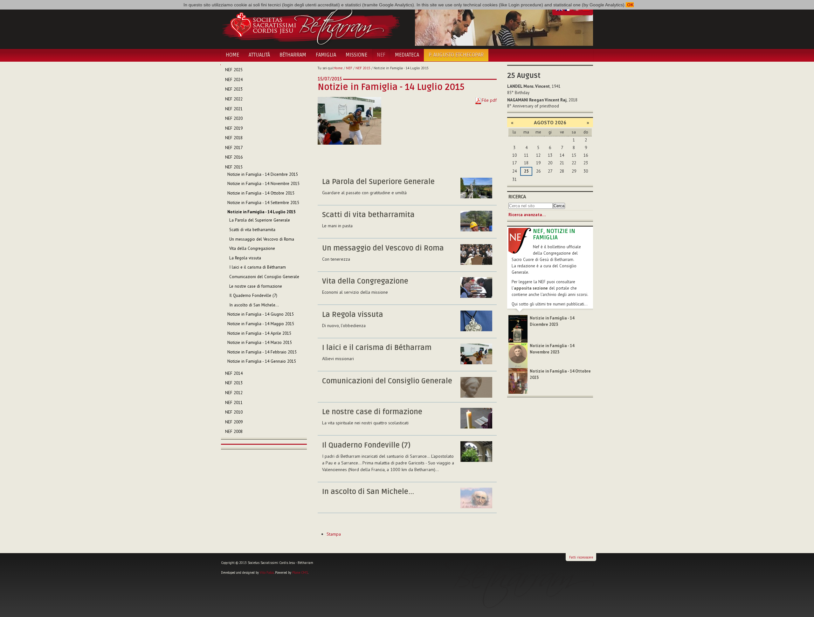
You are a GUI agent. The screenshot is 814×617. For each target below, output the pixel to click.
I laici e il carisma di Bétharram (376, 347)
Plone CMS (300, 572)
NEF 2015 (362, 68)
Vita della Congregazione (365, 281)
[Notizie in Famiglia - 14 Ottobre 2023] (518, 380)
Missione (356, 55)
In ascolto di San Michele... (368, 491)
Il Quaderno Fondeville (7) (366, 445)
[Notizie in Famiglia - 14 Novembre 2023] (518, 355)
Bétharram (292, 55)
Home (232, 55)
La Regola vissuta (352, 314)
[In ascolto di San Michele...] (476, 498)
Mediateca (407, 55)
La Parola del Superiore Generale (378, 181)
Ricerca (517, 196)
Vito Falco (267, 572)
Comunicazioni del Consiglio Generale (387, 381)
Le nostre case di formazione (372, 412)
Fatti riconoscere (581, 557)
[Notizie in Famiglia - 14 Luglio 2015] (349, 120)
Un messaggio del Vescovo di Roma (383, 248)
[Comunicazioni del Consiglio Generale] (476, 387)
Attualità (259, 55)
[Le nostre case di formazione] (476, 418)
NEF (381, 55)
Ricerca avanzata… (527, 214)
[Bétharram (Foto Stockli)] (476, 188)
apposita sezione (531, 288)
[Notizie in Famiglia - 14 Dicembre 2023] (518, 328)
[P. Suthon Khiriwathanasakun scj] (476, 221)
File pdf (489, 100)
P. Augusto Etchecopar (456, 55)
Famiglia (326, 55)
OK (630, 4)
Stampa (334, 534)
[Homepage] (311, 25)
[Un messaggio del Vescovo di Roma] (476, 254)
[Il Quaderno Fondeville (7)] (476, 451)
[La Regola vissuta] (476, 321)
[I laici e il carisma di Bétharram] (476, 354)
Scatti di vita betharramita (368, 214)
